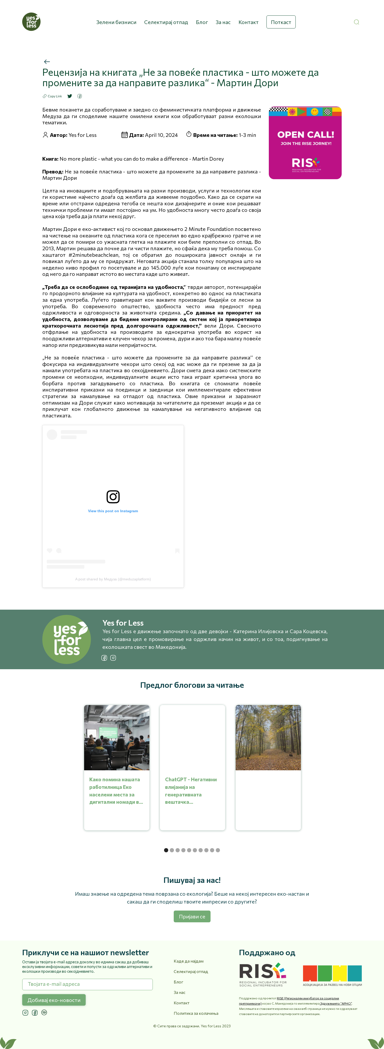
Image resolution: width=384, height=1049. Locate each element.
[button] (166, 850)
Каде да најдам (188, 960)
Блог (202, 22)
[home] (31, 22)
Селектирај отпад (166, 22)
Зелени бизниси (116, 22)
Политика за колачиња (196, 1013)
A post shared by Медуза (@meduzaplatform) (113, 579)
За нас (223, 22)
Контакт (248, 22)
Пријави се (192, 916)
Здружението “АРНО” (336, 1003)
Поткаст (281, 22)
